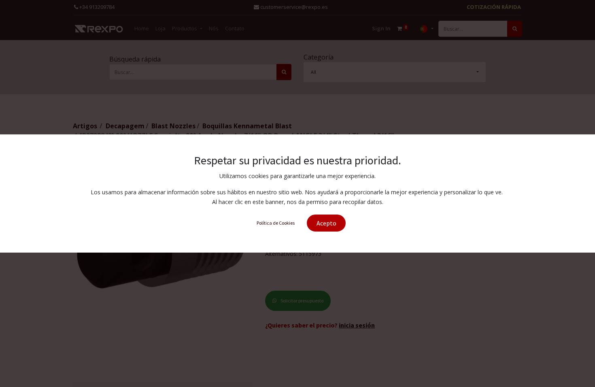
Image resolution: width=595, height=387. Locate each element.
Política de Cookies (276, 223)
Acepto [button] (326, 223)
